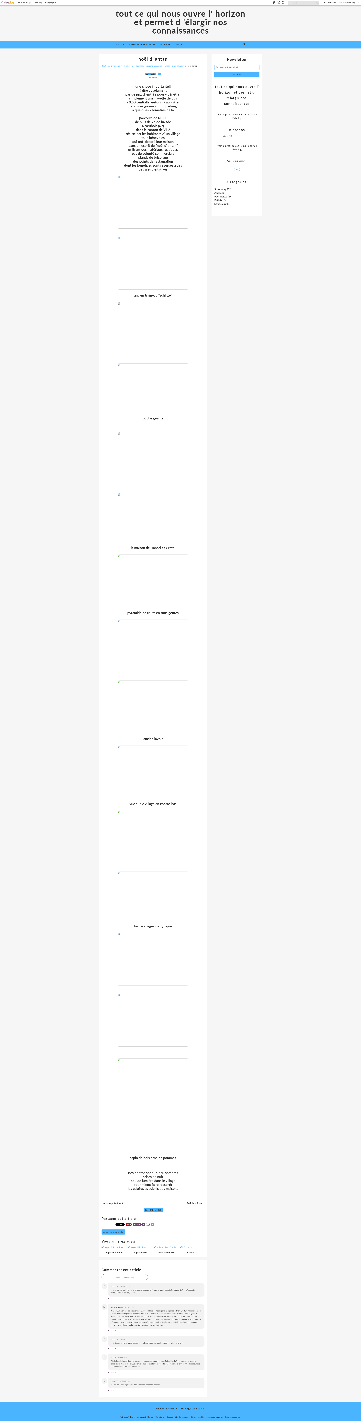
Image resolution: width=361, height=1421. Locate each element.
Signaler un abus (181, 1417)
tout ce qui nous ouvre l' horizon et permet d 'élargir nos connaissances (180, 22)
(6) (219, 193)
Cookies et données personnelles (210, 1417)
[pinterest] (283, 2)
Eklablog (200, 1408)
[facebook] (274, 2)
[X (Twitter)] (278, 2)
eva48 (238, 114)
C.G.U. (193, 1417)
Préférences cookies (232, 1417)
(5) (222, 204)
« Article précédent (112, 1203)
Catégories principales (142, 45)
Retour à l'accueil (153, 1210)
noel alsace (177, 66)
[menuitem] (120, 44)
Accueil (120, 45)
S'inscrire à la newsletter (113, 1232)
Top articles (160, 1417)
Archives (165, 45)
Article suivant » (195, 1203)
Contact (180, 45)
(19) (222, 189)
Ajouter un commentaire (125, 1277)
